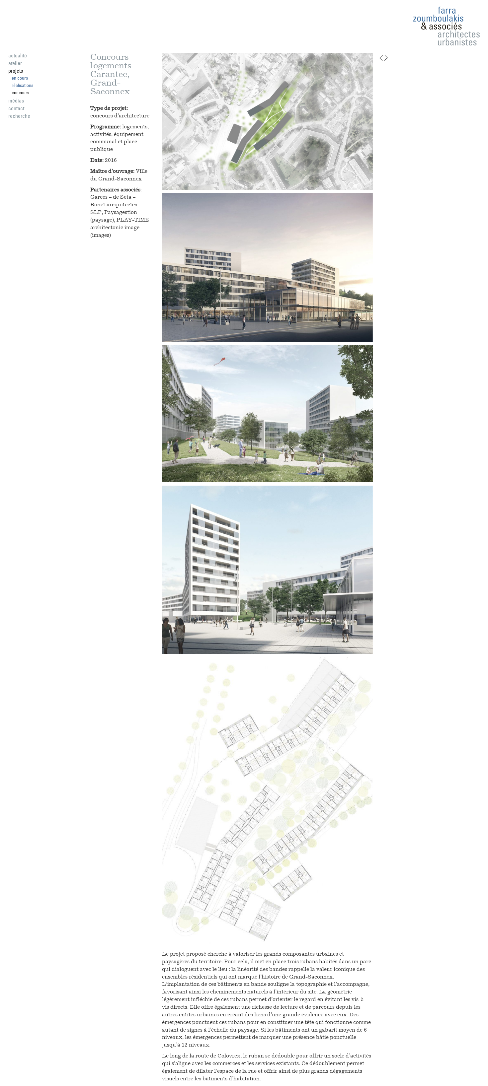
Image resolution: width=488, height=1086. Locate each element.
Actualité (17, 55)
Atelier (15, 63)
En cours (20, 78)
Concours (20, 92)
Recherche (19, 115)
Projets (15, 70)
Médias (16, 100)
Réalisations (22, 85)
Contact (16, 108)
